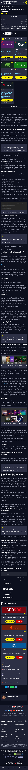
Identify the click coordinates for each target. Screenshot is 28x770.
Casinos (8, 33)
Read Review (7, 59)
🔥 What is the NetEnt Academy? (10, 682)
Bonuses (14, 33)
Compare (12, 42)
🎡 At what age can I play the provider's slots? (11, 674)
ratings (2, 264)
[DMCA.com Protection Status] (17, 754)
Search (23, 2)
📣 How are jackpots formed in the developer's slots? (10, 670)
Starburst (5, 383)
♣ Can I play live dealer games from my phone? (11, 679)
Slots (2, 33)
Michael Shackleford (12, 696)
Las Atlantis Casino (6, 649)
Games (4, 6)
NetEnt (8, 6)
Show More (19, 621)
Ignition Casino (5, 632)
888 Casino (3, 297)
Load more (14, 106)
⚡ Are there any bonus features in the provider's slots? (11, 665)
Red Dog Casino (6, 614)
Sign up (26, 2)
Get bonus (7, 57)
